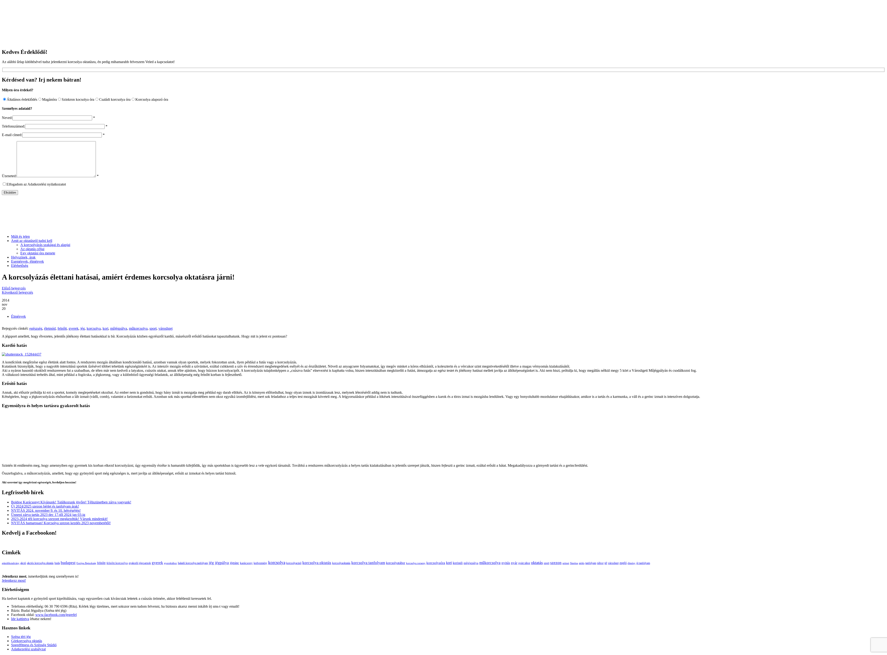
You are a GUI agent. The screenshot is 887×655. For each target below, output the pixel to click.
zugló (623, 563)
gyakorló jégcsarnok (140, 563)
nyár (514, 563)
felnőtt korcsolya (117, 563)
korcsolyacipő (293, 563)
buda (57, 563)
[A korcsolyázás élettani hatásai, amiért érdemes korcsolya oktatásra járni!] (21, 354)
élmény (631, 563)
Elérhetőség (19, 266)
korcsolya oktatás (316, 563)
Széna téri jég (21, 637)
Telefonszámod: (13, 126)
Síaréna (574, 563)
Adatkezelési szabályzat (28, 649)
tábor (600, 563)
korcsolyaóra (435, 563)
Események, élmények (27, 261)
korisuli (458, 563)
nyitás (505, 563)
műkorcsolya (138, 328)
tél (605, 563)
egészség (35, 328)
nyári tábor (524, 563)
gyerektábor (170, 563)
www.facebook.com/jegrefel (56, 615)
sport (153, 328)
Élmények (18, 316)
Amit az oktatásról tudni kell (31, 241)
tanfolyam (590, 563)
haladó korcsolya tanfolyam (193, 563)
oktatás (537, 562)
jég (82, 328)
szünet (565, 563)
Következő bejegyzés (17, 292)
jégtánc (234, 563)
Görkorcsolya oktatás (26, 641)
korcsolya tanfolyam (368, 563)
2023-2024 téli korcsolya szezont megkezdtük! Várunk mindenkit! (59, 519)
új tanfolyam (643, 563)
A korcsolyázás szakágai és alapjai (45, 245)
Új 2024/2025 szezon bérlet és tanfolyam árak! (45, 506)
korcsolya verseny (415, 563)
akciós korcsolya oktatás (40, 563)
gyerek (74, 328)
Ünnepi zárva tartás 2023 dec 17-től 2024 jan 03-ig (48, 515)
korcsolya (94, 328)
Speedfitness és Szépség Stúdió (34, 645)
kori (105, 328)
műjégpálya (118, 328)
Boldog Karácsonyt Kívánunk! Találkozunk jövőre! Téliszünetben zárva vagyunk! (71, 502)
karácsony (246, 563)
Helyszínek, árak (23, 257)
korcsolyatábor (395, 563)
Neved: (7, 118)
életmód (50, 328)
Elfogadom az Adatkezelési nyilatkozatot (36, 184)
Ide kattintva (20, 619)
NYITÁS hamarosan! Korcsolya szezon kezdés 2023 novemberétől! (61, 523)
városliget (165, 328)
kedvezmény (260, 563)
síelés (581, 563)
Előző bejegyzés (14, 288)
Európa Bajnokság (86, 563)
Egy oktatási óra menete (37, 253)
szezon (556, 563)
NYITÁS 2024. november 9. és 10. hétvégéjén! (46, 510)
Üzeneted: (9, 176)
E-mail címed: (12, 135)
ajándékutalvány (10, 563)
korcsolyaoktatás (341, 563)
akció (23, 563)
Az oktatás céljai (32, 249)
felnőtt (62, 328)
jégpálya (222, 563)
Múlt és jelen (20, 236)
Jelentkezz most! (14, 580)
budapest (68, 563)
